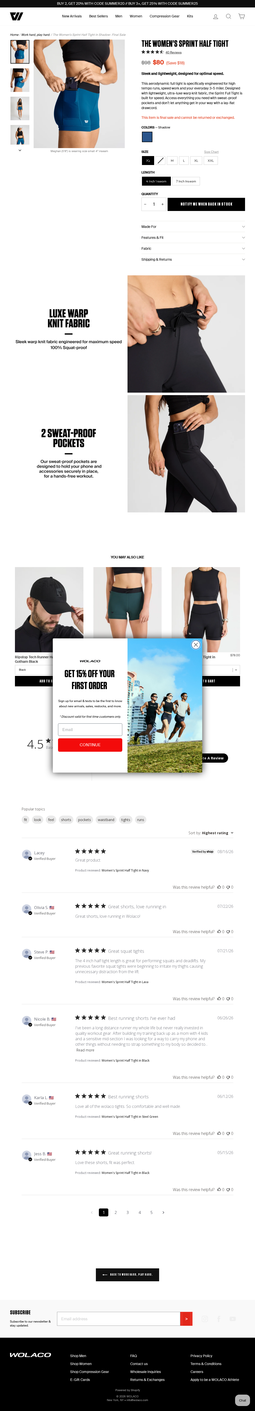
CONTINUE (90, 744)
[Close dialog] (195, 644)
